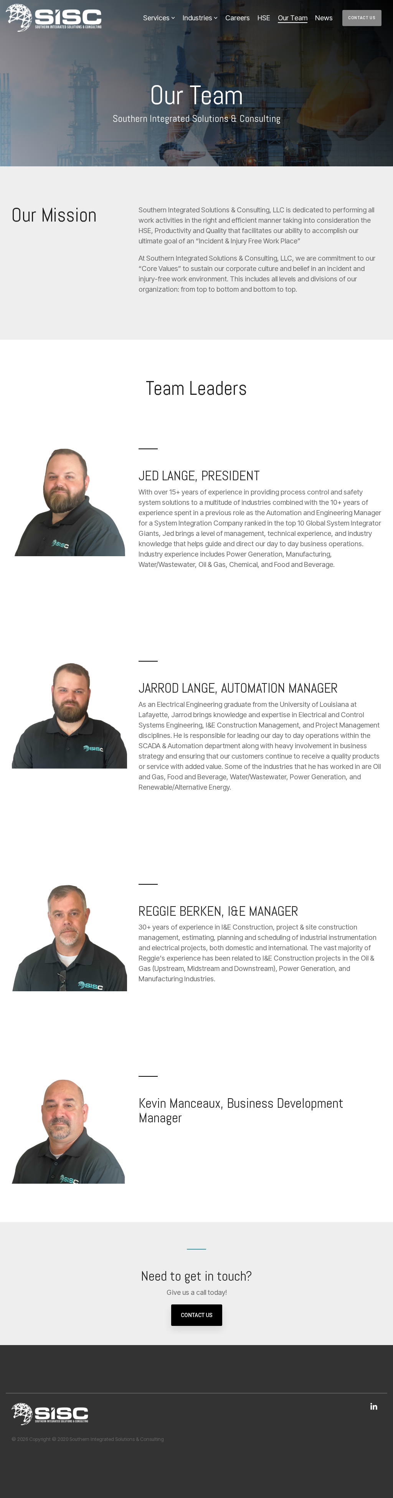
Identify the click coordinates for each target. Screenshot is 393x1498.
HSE (264, 18)
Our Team (292, 18)
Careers (237, 18)
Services (156, 18)
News (324, 18)
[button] (374, 1407)
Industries (197, 18)
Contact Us (362, 18)
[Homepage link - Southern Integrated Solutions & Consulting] (50, 1421)
